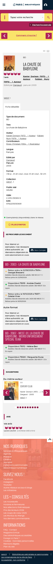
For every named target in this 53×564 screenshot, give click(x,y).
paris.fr (4, 554)
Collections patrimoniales (15, 465)
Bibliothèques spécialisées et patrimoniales (30, 554)
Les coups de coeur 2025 (15, 513)
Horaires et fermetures (14, 504)
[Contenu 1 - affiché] (15, 407)
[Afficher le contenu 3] (20, 407)
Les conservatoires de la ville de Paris (16, 557)
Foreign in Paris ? (11, 538)
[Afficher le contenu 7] (30, 407)
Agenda (7, 454)
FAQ (5, 530)
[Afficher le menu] (3, 4)
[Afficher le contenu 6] (28, 407)
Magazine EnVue (11, 532)
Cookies (7, 541)
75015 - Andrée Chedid (30, 283)
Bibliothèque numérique (15, 468)
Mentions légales (11, 544)
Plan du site (9, 546)
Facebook (8, 479)
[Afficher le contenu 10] (37, 407)
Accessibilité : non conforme (13, 560)
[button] (47, 5)
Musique (7, 457)
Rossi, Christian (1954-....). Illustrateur (23, 144)
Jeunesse (7, 462)
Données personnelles (23, 541)
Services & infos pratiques (15, 451)
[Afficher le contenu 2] (18, 407)
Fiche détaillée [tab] (12, 107)
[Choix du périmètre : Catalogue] (5, 17)
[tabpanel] (26, 160)
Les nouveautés (10, 501)
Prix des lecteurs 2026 (13, 510)
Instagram (8, 482)
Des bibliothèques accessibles (17, 535)
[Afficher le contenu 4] (23, 407)
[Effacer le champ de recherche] (42, 17)
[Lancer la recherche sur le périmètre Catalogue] (48, 17)
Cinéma (7, 459)
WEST (6, 98)
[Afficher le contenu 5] (25, 407)
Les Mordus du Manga (13, 515)
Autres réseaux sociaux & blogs (17, 487)
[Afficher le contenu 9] (35, 407)
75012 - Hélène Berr (29, 346)
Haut (50, 439)
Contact (13, 530)
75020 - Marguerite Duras (32, 357)
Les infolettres (9, 490)
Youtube (7, 485)
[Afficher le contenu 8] (33, 407)
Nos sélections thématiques (16, 507)
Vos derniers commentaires (16, 518)
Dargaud (17, 85)
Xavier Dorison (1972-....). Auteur (20, 136)
